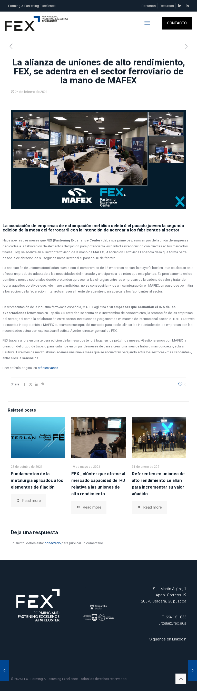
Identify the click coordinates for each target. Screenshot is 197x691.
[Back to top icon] (180, 679)
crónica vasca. (48, 368)
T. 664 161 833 (174, 617)
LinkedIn (179, 639)
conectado (53, 543)
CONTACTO (177, 23)
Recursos (149, 6)
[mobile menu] (147, 23)
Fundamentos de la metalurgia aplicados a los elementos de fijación (37, 480)
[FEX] (37, 23)
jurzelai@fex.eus (172, 623)
